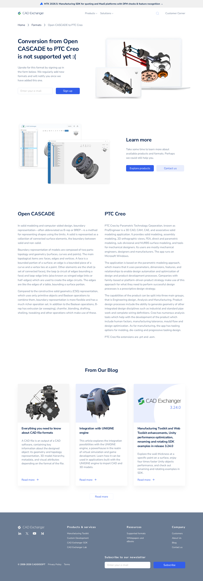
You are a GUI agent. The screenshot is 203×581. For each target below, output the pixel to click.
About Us (176, 538)
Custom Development (78, 538)
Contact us (170, 168)
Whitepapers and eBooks (135, 540)
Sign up (67, 91)
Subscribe (169, 565)
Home (21, 25)
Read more (101, 496)
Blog (174, 542)
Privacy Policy (54, 564)
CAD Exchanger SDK (77, 542)
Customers (177, 533)
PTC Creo (115, 213)
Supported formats (136, 533)
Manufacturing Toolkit (78, 533)
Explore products (140, 168)
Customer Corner (175, 13)
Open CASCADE (36, 213)
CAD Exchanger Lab (77, 547)
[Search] (157, 13)
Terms (67, 564)
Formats (36, 25)
